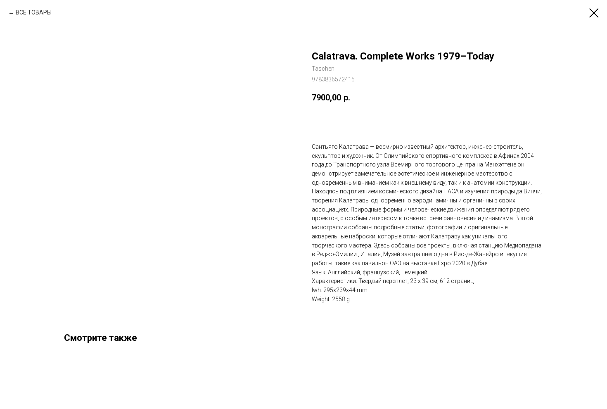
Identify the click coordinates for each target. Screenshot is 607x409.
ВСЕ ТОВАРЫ (34, 12)
